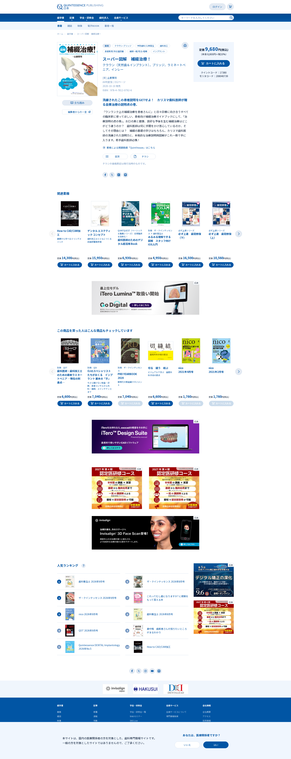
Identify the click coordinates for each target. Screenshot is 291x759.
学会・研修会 (87, 17)
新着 (95, 711)
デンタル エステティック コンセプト (98, 232)
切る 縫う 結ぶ (158, 368)
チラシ (145, 156)
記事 (72, 17)
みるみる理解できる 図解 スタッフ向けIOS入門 (160, 240)
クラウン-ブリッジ (123, 45)
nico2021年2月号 (216, 370)
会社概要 (207, 711)
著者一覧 (109, 25)
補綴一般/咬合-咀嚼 (138, 51)
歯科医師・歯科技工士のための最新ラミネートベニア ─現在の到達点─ (69, 376)
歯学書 (60, 17)
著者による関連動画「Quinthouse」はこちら (131, 147)
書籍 (59, 25)
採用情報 (207, 720)
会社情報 (207, 705)
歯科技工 (164, 45)
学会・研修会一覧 (138, 711)
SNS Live (134, 720)
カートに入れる (215, 63)
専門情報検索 (172, 716)
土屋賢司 (112, 77)
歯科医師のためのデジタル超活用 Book (130, 241)
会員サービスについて (176, 711)
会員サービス (121, 17)
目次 (117, 156)
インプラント (159, 51)
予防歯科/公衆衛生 (145, 45)
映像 (79, 25)
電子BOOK (93, 25)
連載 (95, 716)
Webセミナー (136, 716)
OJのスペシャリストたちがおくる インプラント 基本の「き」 (100, 374)
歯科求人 (104, 17)
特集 (95, 720)
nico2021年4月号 (185, 370)
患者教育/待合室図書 (114, 51)
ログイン (217, 6)
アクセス (207, 716)
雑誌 (69, 25)
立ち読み (79, 102)
